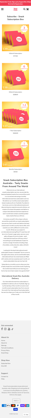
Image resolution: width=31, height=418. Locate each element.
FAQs (2, 379)
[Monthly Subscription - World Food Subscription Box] (15, 153)
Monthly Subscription (15, 169)
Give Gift (4, 366)
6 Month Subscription (15, 92)
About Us (4, 343)
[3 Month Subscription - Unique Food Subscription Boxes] (15, 37)
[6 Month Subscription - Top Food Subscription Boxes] (15, 76)
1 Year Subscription (15, 130)
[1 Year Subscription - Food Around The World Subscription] (15, 115)
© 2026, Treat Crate (13, 413)
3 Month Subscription (15, 53)
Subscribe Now (5, 363)
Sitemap (3, 345)
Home (3, 340)
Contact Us (4, 376)
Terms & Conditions (7, 348)
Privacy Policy (5, 350)
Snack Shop (4, 353)
